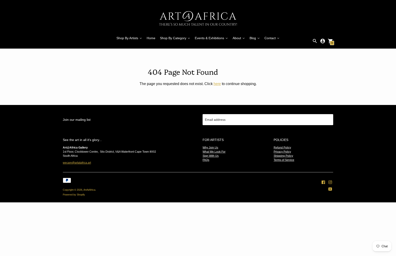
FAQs (206, 160)
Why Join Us (210, 147)
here (217, 84)
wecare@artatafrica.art (77, 162)
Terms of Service (284, 160)
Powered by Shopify (74, 194)
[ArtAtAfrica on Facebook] (323, 182)
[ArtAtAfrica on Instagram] (330, 182)
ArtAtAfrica (89, 189)
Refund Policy (282, 147)
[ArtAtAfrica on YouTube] (330, 189)
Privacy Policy (282, 151)
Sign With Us (211, 155)
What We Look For (214, 151)
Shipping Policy (283, 155)
